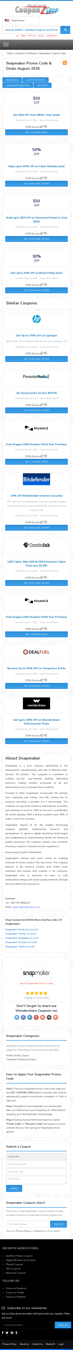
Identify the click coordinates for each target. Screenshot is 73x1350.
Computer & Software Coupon (21, 1059)
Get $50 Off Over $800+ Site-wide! (36, 115)
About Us (24, 1344)
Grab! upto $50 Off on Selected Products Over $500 (36, 219)
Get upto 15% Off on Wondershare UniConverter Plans (36, 722)
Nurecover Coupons (16, 1272)
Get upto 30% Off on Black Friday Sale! (36, 273)
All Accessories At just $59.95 (36, 393)
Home (10, 53)
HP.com (31, 35)
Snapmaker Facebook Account (21, 929)
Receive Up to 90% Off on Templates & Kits (36, 668)
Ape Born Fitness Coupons (19, 1255)
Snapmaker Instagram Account (22, 938)
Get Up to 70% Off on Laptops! (36, 335)
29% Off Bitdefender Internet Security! (36, 496)
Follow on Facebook (16, 1288)
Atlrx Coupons (13, 1268)
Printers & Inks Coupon (17, 1055)
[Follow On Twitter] (7, 1333)
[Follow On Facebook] (2, 1333)
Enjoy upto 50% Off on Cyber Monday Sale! (36, 166)
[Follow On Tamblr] (16, 1333)
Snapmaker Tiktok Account (20, 946)
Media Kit (50, 1344)
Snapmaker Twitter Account (20, 933)
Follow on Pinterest (15, 1296)
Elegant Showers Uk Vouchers (21, 1260)
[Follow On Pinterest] (12, 1333)
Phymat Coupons (14, 1264)
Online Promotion (17, 85)
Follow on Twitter (15, 1292)
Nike (23, 35)
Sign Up (58, 1224)
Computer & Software (26, 53)
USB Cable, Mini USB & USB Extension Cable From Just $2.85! (36, 563)
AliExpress (51, 35)
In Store (42, 85)
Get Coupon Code (36, 132)
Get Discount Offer (36, 183)
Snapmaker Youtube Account (21, 942)
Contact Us (38, 1231)
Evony (41, 35)
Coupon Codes (35, 80)
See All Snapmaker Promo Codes (36, 983)
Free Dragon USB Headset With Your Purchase (36, 444)
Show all (12, 80)
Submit (14, 1188)
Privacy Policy (23, 1231)
